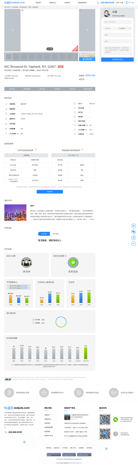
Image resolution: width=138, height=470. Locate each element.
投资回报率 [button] (27, 89)
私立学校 (56, 234)
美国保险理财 (82, 2)
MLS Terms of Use (68, 379)
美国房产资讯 (48, 435)
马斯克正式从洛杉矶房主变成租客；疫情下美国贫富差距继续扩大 (84, 423)
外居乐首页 (7, 7)
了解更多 (92, 219)
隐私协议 (57, 448)
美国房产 (38, 2)
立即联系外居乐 (117, 59)
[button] (133, 226)
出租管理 (67, 2)
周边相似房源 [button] (87, 89)
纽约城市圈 (15, 7)
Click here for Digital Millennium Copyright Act (69, 459)
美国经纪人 (52, 2)
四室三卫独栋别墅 (33, 7)
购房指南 (47, 431)
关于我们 (65, 448)
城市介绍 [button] (42, 89)
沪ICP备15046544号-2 (76, 463)
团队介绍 (73, 448)
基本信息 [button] (12, 89)
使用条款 (48, 448)
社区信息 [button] (72, 89)
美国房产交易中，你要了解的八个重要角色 (77, 432)
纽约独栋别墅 (23, 7)
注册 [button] (121, 2)
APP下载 (131, 2)
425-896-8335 (107, 2)
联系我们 (89, 448)
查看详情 (50, 191)
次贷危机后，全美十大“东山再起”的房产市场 (78, 427)
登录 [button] (117, 2)
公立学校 (44, 234)
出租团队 (81, 448)
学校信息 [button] (57, 89)
